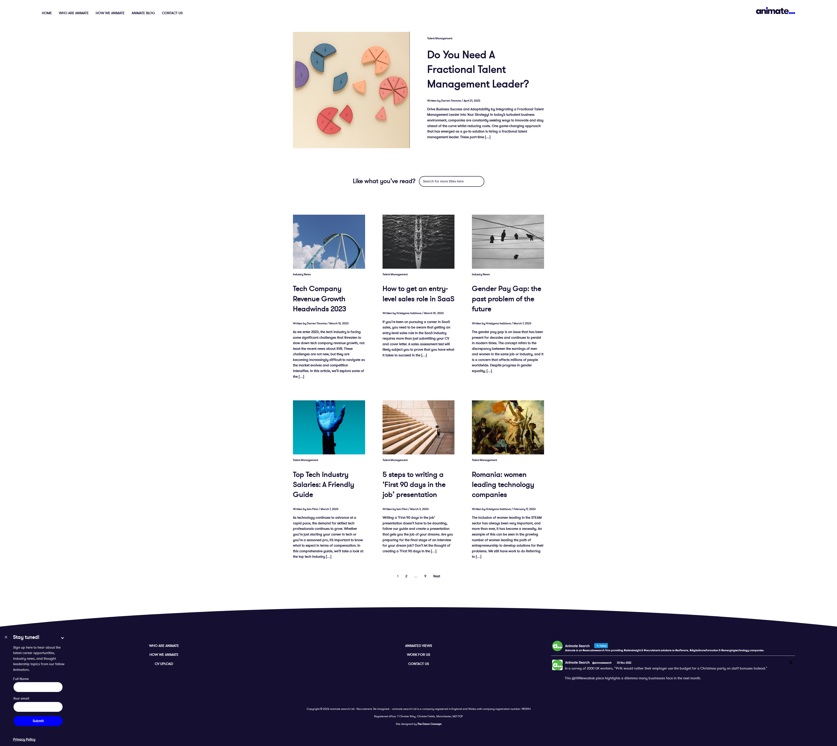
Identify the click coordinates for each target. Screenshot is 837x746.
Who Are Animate (74, 13)
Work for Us (418, 654)
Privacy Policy (24, 739)
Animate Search (577, 662)
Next (436, 576)
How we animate (164, 654)
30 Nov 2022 (624, 662)
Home (47, 13)
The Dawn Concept (429, 724)
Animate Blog (143, 13)
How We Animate (110, 13)
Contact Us (172, 13)
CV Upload (164, 663)
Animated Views (418, 645)
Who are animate (164, 645)
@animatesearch (602, 662)
